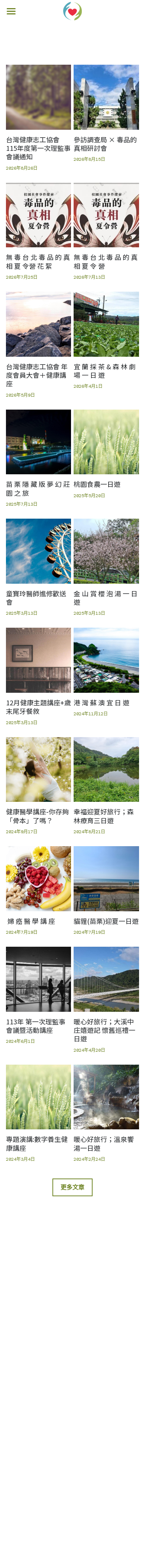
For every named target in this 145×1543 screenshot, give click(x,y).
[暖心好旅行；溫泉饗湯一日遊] (106, 1097)
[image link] (72, 10)
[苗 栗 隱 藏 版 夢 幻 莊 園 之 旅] (38, 442)
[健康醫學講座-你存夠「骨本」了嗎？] (38, 769)
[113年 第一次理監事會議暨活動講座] (38, 979)
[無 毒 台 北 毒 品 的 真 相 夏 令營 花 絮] (38, 215)
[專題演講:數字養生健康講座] (38, 1097)
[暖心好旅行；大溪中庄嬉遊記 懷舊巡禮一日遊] (106, 979)
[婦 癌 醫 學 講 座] (38, 878)
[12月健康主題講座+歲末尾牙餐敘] (38, 660)
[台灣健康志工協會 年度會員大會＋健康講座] (38, 324)
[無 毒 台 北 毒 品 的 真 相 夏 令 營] (106, 215)
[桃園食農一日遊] (106, 442)
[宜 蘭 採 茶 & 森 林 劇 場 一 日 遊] (106, 324)
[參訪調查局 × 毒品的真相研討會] (106, 97)
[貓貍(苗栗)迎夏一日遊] (106, 878)
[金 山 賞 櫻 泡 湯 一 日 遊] (106, 551)
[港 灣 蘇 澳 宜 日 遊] (106, 660)
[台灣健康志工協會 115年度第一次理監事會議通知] (38, 97)
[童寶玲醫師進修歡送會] (38, 551)
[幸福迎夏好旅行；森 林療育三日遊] (106, 769)
